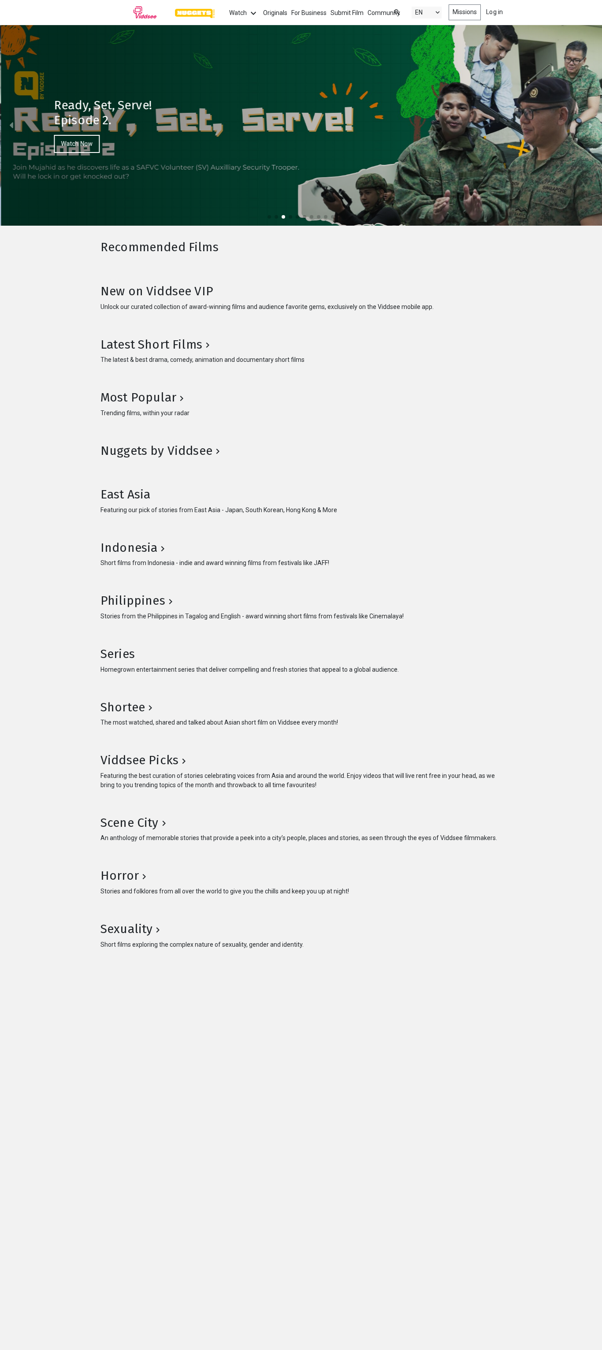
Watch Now (76, 143)
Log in (494, 11)
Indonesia (128, 547)
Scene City (129, 822)
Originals (275, 12)
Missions (465, 11)
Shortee (122, 707)
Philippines (132, 600)
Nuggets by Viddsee (156, 450)
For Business (309, 12)
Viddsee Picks (139, 760)
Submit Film (347, 12)
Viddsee (128, 12)
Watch (238, 12)
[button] (15, 125)
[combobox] (389, 12)
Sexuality (126, 929)
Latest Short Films (151, 344)
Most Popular (138, 397)
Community (384, 12)
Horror (119, 875)
